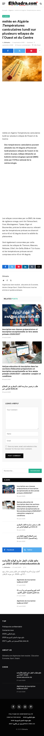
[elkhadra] (23, 3)
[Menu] (3, 3)
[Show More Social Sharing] (39, 51)
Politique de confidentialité (12, 627)
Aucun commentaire (23, 45)
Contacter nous (8, 630)
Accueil (4, 10)
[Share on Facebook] (7, 51)
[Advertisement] (22, 107)
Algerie (11, 10)
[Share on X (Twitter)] (19, 51)
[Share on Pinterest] (31, 51)
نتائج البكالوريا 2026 (8, 634)
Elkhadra (7, 42)
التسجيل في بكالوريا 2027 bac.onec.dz (15, 641)
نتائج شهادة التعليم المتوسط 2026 (13, 637)
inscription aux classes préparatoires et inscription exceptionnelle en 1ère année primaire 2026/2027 (20, 331)
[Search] (40, 3)
